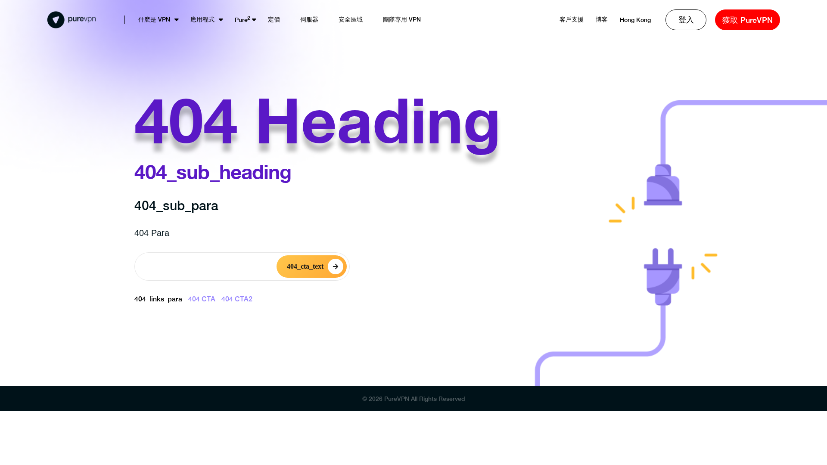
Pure (241, 19)
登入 (686, 19)
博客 (602, 19)
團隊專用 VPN (402, 19)
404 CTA (201, 299)
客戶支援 (572, 19)
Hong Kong (635, 19)
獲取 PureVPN (747, 20)
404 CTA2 (236, 299)
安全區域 (351, 19)
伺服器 (309, 19)
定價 (274, 19)
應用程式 (202, 19)
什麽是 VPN (154, 19)
